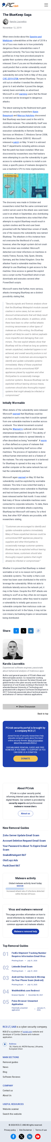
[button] (46, 4)
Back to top (43, 713)
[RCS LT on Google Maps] (5, 1046)
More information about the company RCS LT (28, 741)
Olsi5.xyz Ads (10, 860)
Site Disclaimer (25, 1130)
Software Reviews (11, 1077)
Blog (5, 1072)
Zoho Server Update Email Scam (21, 835)
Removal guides (10, 1062)
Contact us (8, 1090)
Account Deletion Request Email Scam (24, 840)
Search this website (12, 1114)
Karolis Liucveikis (18, 21)
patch (16, 142)
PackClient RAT (11, 865)
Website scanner (11, 1109)
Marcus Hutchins (25, 115)
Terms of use (41, 1130)
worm (44, 440)
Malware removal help (25, 931)
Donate (25, 758)
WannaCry (18, 429)
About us (25, 813)
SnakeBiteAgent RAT (14, 855)
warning (23, 94)
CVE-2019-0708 (10, 78)
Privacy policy (10, 1130)
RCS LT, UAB (9, 1026)
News (5, 1067)
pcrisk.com (27, 1032)
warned (16, 414)
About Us (7, 1095)
